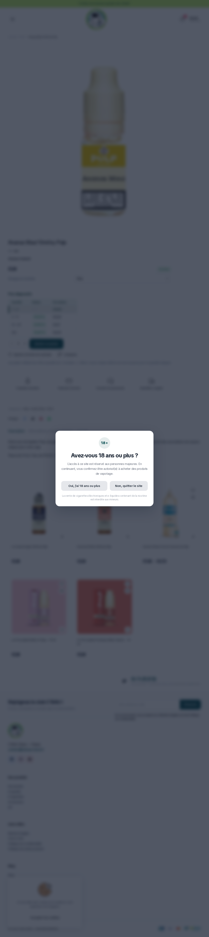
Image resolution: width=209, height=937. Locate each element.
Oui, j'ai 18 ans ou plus (84, 486)
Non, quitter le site (128, 486)
